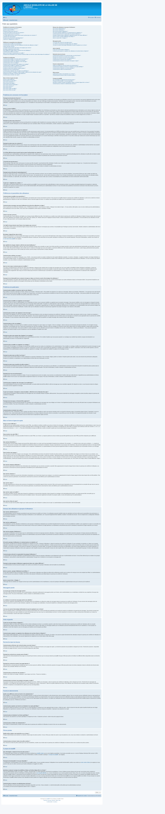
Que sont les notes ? (7, 87)
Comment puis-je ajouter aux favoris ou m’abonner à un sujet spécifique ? (68, 66)
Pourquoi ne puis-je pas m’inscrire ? (10, 31)
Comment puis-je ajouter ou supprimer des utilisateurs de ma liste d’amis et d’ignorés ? (71, 51)
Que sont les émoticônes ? (8, 81)
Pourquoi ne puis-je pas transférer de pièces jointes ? (14, 68)
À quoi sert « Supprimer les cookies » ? (11, 39)
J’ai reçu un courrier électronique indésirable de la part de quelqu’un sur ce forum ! (70, 45)
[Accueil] (13, 9)
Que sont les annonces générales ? (10, 84)
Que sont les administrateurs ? (59, 28)
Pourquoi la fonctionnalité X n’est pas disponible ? (63, 81)
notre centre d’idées (85, 762)
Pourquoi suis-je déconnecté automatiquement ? (13, 37)
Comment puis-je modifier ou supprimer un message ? (14, 60)
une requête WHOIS (41, 773)
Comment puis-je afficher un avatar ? (11, 51)
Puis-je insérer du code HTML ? (9, 80)
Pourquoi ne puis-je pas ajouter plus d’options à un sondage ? (16, 64)
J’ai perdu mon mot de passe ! (9, 36)
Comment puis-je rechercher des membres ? (62, 59)
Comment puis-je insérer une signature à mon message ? (15, 61)
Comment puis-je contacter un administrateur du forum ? (64, 83)
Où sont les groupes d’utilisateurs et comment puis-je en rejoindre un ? (67, 32)
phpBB (48, 798)
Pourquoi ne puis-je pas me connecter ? (11, 33)
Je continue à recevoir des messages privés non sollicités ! (65, 43)
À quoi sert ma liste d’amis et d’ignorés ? (61, 49)
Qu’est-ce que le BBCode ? (9, 79)
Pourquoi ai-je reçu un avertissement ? (11, 69)
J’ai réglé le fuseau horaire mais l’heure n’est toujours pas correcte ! (17, 47)
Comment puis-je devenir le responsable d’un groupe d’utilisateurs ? (67, 33)
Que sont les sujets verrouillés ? (10, 88)
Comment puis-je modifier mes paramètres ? (12, 43)
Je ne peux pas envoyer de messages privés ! (62, 42)
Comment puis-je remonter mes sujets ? (11, 74)
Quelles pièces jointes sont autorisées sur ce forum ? (64, 73)
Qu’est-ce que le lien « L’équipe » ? (60, 37)
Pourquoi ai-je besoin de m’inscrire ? (10, 28)
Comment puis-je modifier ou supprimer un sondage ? (14, 65)
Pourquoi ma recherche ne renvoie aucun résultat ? (63, 56)
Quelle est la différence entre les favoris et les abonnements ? (66, 65)
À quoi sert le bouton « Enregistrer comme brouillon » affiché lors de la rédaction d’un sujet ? (22, 72)
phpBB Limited (40, 753)
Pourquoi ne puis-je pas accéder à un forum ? (12, 66)
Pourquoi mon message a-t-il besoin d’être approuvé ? (14, 73)
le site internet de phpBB (9, 238)
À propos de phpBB (53, 754)
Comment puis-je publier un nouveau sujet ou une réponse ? (15, 58)
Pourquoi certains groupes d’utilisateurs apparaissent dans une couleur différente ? (70, 35)
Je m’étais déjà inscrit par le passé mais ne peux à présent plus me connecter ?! (20, 35)
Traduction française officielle (49, 800)
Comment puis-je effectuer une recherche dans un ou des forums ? (67, 55)
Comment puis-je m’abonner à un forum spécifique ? (64, 68)
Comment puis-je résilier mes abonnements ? (62, 69)
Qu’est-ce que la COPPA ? (8, 29)
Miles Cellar (58, 800)
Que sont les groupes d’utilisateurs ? (60, 31)
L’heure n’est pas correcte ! (9, 46)
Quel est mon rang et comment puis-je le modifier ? (13, 53)
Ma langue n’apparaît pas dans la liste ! (11, 49)
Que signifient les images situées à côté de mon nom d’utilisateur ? (17, 50)
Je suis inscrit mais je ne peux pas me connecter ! (13, 32)
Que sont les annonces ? (8, 85)
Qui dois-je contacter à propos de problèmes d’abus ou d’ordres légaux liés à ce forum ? (71, 82)
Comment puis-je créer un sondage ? (11, 62)
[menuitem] (5, 18)
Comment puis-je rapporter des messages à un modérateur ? (16, 70)
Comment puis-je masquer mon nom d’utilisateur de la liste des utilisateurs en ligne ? (20, 45)
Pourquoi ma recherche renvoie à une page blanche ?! (64, 58)
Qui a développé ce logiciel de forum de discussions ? (64, 79)
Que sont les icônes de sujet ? (9, 89)
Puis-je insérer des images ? (9, 83)
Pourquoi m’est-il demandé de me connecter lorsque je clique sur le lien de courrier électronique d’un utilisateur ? (26, 54)
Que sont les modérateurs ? (59, 29)
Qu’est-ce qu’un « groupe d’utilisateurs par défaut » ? (64, 36)
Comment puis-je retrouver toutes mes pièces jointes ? (64, 75)
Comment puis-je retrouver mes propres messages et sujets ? (66, 60)
